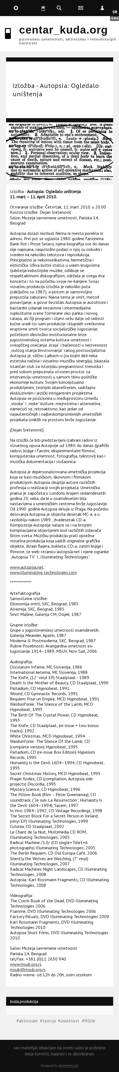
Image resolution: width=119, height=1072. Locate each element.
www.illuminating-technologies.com (43, 572)
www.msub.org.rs (26, 964)
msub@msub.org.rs (28, 969)
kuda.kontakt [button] (80, 8)
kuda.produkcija (24, 1001)
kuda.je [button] (37, 8)
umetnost (70, 1020)
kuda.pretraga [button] (59, 8)
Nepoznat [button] (102, 8)
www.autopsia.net (27, 567)
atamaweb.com (68, 1065)
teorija (49, 1020)
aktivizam (28, 1020)
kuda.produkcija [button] (16, 8)
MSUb (89, 1020)
